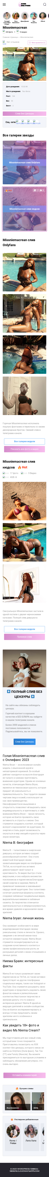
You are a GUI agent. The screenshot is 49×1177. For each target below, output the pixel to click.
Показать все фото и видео (25, 449)
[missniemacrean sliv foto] (24, 272)
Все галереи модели (24, 441)
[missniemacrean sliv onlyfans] (24, 313)
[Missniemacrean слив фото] (24, 501)
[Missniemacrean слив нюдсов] (24, 583)
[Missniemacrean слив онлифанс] (24, 542)
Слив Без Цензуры (24, 113)
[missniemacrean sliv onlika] (24, 354)
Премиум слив (24, 637)
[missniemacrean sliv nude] (24, 396)
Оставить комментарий (24, 1075)
